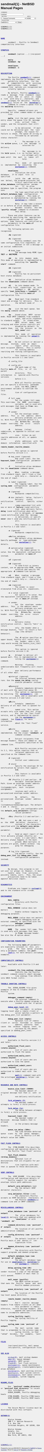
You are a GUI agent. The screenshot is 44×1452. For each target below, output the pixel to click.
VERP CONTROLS (7, 1172)
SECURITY (5, 865)
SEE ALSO (5, 1353)
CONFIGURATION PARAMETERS (13, 941)
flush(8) (12, 1363)
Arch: (30, 16)
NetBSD (32, 1448)
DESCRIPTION (6, 73)
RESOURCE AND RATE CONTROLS (14, 1085)
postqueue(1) (14, 1375)
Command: (4, 12)
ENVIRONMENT (6, 896)
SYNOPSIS (5, 50)
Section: (5, 16)
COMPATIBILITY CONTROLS (12, 960)
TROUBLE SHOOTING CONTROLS (13, 984)
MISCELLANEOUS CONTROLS (12, 1207)
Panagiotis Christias (26, 1450)
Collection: (5, 20)
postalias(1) (14, 1367)
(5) (11, 953)
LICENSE (4, 1404)
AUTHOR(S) (5, 1416)
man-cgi (16, 1450)
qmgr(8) (11, 1359)
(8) (36, 336)
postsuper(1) (14, 1365)
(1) (26, 77)
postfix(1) (13, 1373)
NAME (3, 38)
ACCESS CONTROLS (8, 1036)
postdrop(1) (13, 1371)
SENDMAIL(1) (6, 1445)
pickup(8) (12, 1357)
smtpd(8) (12, 1361)
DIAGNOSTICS (6, 885)
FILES (3, 1342)
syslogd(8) (13, 1377)
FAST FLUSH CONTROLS (10, 1143)
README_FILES (7, 1383)
